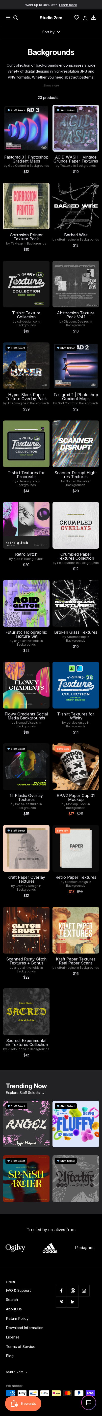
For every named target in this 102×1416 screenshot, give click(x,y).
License (13, 1337)
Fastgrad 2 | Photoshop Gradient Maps (76, 397)
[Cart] (93, 17)
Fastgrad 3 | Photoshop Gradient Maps (26, 159)
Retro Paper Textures (75, 877)
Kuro (17, 558)
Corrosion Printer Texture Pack (26, 237)
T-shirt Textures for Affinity (75, 716)
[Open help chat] (89, 1403)
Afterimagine (66, 239)
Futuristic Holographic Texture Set (26, 634)
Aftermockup (76, 636)
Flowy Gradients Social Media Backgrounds (26, 716)
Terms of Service (20, 1346)
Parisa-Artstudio (27, 804)
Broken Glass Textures (75, 632)
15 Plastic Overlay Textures (26, 797)
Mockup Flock (76, 804)
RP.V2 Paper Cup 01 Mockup (76, 797)
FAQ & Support (18, 1290)
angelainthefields (27, 640)
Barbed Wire (76, 235)
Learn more (68, 5)
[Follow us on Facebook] (61, 1290)
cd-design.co (27, 321)
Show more (51, 85)
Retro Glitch (26, 554)
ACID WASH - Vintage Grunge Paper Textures (75, 159)
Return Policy (17, 1318)
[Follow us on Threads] (72, 1290)
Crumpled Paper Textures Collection (76, 556)
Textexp (66, 165)
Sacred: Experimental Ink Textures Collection (26, 1042)
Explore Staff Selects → (25, 1092)
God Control (17, 165)
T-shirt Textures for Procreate (26, 475)
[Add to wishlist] (43, 111)
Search (12, 1299)
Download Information (24, 1327)
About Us (14, 1309)
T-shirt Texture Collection (26, 315)
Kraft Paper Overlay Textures (26, 879)
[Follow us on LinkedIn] (72, 1301)
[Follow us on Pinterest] (61, 1301)
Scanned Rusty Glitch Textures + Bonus (26, 961)
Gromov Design (27, 885)
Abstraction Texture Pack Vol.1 (76, 315)
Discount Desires (76, 321)
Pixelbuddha (66, 562)
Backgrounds (39, 165)
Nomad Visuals (76, 481)
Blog (10, 1355)
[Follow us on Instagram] (83, 1290)
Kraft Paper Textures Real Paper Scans (76, 961)
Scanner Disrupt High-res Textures (75, 475)
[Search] (15, 17)
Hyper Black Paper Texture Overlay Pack (26, 397)
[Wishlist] (76, 17)
